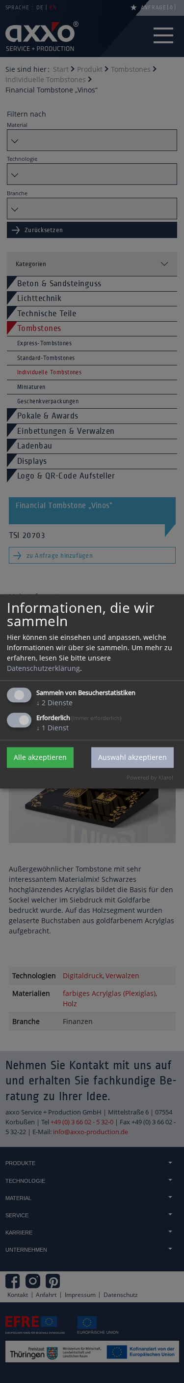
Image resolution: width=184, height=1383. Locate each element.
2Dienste (54, 702)
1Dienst (52, 727)
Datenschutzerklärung (43, 668)
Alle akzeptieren (40, 757)
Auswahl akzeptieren (132, 757)
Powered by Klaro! (150, 777)
